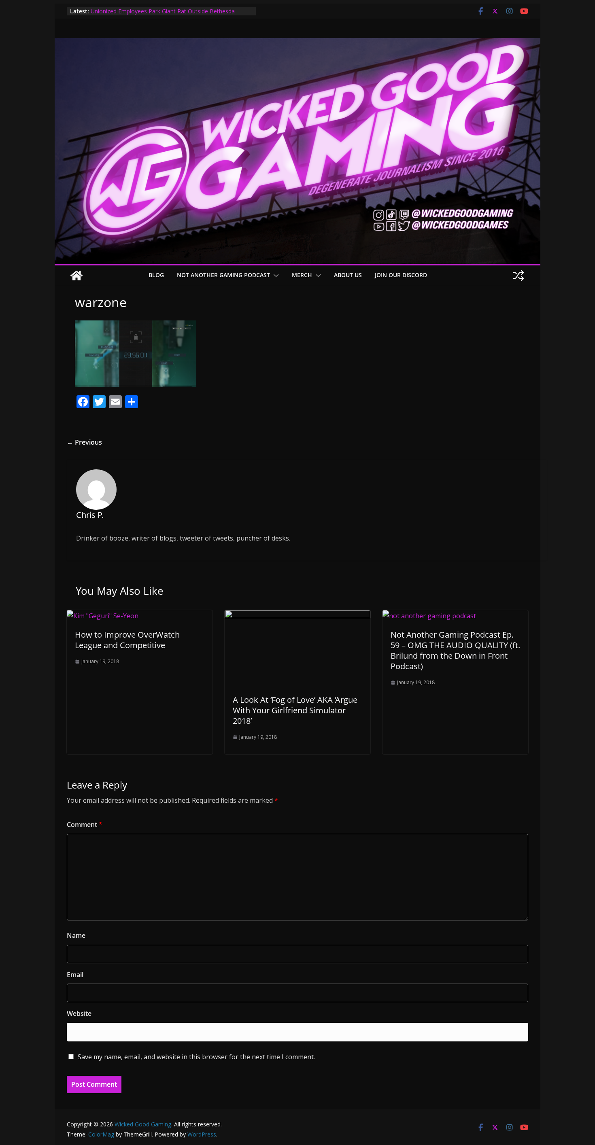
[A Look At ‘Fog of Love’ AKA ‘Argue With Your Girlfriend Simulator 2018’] (297, 615)
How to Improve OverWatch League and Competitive (127, 640)
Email (75, 974)
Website (79, 1013)
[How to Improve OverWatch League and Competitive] (102, 615)
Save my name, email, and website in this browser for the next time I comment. (196, 1056)
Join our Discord (401, 275)
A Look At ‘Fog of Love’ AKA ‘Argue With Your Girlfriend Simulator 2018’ (295, 710)
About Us (348, 275)
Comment (84, 824)
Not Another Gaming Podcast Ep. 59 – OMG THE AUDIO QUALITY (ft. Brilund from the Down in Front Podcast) (455, 650)
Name (76, 935)
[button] (274, 275)
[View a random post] (518, 275)
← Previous (84, 442)
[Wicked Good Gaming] (297, 43)
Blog (156, 275)
